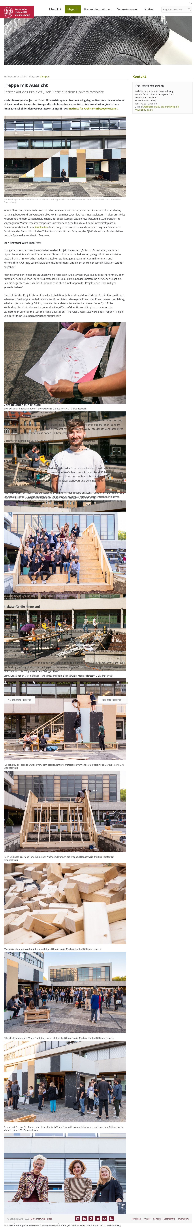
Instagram (77, 1218)
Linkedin (84, 1218)
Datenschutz (169, 1218)
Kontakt (157, 1218)
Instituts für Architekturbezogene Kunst (93, 108)
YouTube (104, 1218)
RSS (111, 1218)
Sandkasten (41, 227)
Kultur (76, 683)
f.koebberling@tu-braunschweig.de (160, 106)
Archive (147, 1218)
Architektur (43, 683)
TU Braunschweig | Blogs (41, 1218)
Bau (53, 683)
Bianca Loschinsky (18, 683)
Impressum (183, 1218)
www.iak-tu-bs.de (144, 109)
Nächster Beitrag (111, 699)
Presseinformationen (97, 9)
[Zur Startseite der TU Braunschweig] (17, 11)
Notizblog (136, 1218)
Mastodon (91, 1218)
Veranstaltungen (127, 9)
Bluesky (97, 1218)
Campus (44, 76)
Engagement (64, 683)
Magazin (72, 9)
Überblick (55, 9)
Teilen (124, 682)
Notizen (149, 9)
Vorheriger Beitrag (20, 699)
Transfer (86, 683)
